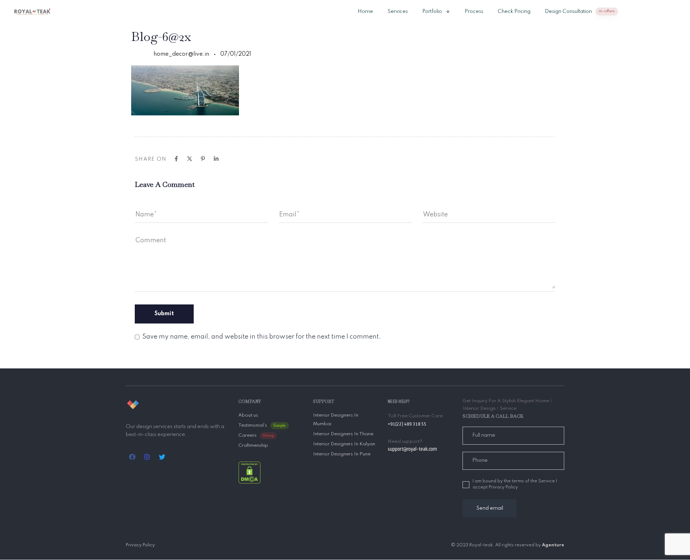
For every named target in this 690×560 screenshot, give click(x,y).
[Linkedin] (216, 158)
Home (365, 11)
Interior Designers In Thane (343, 434)
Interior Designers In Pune (342, 454)
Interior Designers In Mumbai (335, 419)
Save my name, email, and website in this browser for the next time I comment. (261, 337)
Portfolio (432, 11)
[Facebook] (176, 158)
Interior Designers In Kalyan (344, 444)
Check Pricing (514, 11)
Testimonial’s (262, 425)
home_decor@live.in (181, 54)
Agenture (553, 545)
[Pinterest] (203, 158)
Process (474, 11)
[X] (189, 158)
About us (248, 415)
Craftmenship (253, 445)
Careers (256, 435)
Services (397, 11)
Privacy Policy (140, 545)
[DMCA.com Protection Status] (249, 472)
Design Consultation (580, 11)
